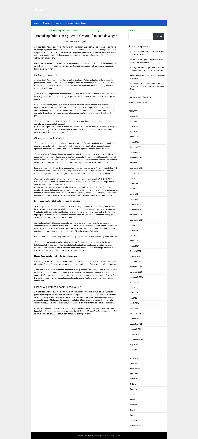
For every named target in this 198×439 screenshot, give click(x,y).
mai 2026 (133, 131)
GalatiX (41, 9)
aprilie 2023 (134, 303)
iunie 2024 (134, 230)
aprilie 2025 (134, 194)
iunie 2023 (134, 292)
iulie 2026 (133, 121)
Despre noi (47, 23)
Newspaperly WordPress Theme (108, 435)
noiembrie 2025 (136, 157)
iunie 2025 (134, 183)
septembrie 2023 (136, 277)
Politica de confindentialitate (75, 23)
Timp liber (134, 420)
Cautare (159, 36)
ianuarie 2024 (135, 256)
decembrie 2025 (136, 152)
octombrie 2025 (136, 162)
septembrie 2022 (136, 339)
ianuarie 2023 (135, 318)
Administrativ (135, 368)
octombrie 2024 (136, 214)
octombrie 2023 (136, 272)
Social (132, 410)
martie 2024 (134, 246)
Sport (132, 415)
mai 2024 (133, 235)
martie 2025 (134, 199)
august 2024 (134, 225)
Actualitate (134, 363)
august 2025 (134, 173)
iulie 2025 (133, 178)
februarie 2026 (135, 147)
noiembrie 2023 (136, 266)
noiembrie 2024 (136, 209)
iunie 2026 (134, 126)
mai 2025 (133, 188)
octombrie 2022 (136, 334)
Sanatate (133, 404)
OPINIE (133, 394)
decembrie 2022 (136, 324)
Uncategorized (135, 425)
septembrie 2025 (136, 168)
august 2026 (134, 116)
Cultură (133, 384)
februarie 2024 (135, 251)
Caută (131, 30)
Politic (132, 399)
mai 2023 (133, 298)
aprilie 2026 (134, 136)
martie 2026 (134, 142)
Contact (58, 23)
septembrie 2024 (136, 220)
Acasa (36, 23)
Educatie (133, 389)
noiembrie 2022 (136, 329)
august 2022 (134, 344)
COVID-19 (134, 378)
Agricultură (134, 373)
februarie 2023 (135, 313)
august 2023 (134, 282)
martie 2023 (134, 308)
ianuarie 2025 (135, 204)
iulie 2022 (133, 349)
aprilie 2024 (134, 240)
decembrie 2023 (136, 261)
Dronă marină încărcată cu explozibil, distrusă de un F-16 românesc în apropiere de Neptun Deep (147, 86)
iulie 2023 (133, 287)
